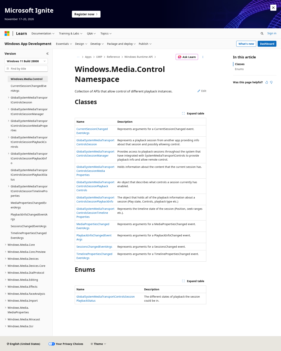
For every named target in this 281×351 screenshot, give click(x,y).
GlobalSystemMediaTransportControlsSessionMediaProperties (95, 171)
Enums (239, 69)
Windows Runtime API (138, 57)
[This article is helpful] (266, 82)
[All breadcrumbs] (78, 57)
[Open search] (262, 33)
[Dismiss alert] (273, 8)
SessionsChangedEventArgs (94, 246)
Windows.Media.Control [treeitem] (26, 79)
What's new (246, 44)
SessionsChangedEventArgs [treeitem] (28, 226)
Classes (239, 64)
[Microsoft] (7, 33)
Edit (203, 91)
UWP (99, 57)
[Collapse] (47, 54)
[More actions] (203, 57)
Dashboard (267, 44)
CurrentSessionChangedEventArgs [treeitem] (28, 88)
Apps (88, 57)
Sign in (271, 33)
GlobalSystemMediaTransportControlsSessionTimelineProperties (95, 213)
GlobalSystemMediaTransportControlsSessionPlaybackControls (95, 186)
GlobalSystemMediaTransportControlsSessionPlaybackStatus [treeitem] (29, 174)
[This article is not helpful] (271, 82)
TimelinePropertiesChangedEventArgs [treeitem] (29, 235)
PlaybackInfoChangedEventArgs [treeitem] (29, 217)
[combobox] (26, 61)
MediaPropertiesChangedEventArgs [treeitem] (28, 205)
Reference (113, 57)
